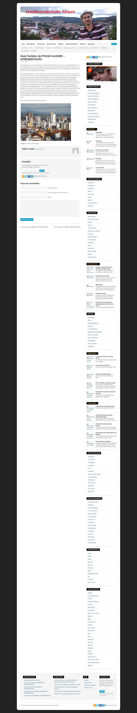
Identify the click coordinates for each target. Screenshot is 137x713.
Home (23, 44)
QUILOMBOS (91, 110)
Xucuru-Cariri (91, 582)
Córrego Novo (91, 622)
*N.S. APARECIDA (93, 508)
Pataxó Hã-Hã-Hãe (93, 573)
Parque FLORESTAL (93, 96)
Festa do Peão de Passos (103, 365)
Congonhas (91, 185)
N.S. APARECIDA (57, 48)
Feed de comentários (90, 685)
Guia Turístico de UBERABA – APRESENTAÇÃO (34, 227)
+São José (91, 534)
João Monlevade (92, 237)
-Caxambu (90, 465)
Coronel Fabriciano (93, 219)
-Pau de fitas (91, 488)
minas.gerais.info (54, 705)
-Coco (89, 468)
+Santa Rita (91, 522)
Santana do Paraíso (93, 601)
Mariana (90, 191)
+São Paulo (91, 537)
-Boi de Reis (91, 456)
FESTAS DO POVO (101, 293)
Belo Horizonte (92, 216)
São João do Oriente (93, 659)
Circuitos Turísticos (93, 113)
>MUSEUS (91, 122)
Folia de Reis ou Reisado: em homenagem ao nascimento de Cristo (104, 304)
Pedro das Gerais (59, 680)
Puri (89, 576)
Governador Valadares (94, 231)
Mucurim (90, 565)
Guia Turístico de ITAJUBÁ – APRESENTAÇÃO (67, 227)
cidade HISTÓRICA (93, 99)
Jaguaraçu (91, 639)
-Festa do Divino (92, 513)
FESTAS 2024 (41, 44)
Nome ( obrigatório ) (53, 188)
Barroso (90, 254)
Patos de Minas (92, 251)
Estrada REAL (91, 90)
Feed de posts (88, 682)
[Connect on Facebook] (29, 176)
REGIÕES (60, 44)
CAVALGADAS (92, 403)
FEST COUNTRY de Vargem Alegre (105, 383)
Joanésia (90, 642)
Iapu (89, 633)
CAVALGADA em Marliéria (103, 441)
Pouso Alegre (35, 143)
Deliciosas (91, 129)
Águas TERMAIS (92, 102)
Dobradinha (99, 132)
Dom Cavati (91, 627)
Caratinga (90, 234)
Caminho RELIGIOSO (94, 93)
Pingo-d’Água (91, 656)
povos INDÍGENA (92, 108)
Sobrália (90, 665)
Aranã (89, 553)
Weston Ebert (58, 684)
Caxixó (90, 559)
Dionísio (90, 625)
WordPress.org (88, 687)
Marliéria (90, 645)
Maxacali (90, 562)
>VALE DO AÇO (92, 228)
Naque (89, 651)
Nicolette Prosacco (59, 687)
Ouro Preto (91, 194)
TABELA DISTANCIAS (71, 44)
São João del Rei (92, 203)
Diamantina (91, 188)
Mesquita (90, 648)
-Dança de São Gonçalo (94, 474)
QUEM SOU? (91, 44)
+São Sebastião (92, 542)
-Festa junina (91, 480)
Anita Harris (57, 693)
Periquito (90, 654)
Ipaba (89, 636)
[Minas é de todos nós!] (68, 39)
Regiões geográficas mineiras (32, 680)
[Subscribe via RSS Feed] (23, 176)
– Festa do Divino (92, 477)
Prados (90, 197)
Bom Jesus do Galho (93, 613)
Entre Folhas (91, 630)
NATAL (31, 48)
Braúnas (90, 616)
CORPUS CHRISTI (83, 48)
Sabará (90, 200)
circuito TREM (91, 105)
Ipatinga (90, 222)
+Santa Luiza (91, 519)
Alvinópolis (91, 242)
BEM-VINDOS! (31, 44)
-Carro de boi (91, 459)
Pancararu (90, 568)
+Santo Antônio (92, 525)
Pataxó (90, 570)
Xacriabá (90, 579)
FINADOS (48, 48)
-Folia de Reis (91, 483)
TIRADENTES (104, 48)
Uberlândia (91, 248)
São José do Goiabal (93, 662)
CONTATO (83, 44)
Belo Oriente (91, 610)
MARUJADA (99, 284)
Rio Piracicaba (92, 239)
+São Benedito (92, 528)
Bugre (89, 619)
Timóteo (90, 225)
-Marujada (90, 485)
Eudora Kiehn (58, 691)
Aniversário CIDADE (93, 116)
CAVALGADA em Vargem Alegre (105, 406)
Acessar (86, 680)
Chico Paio (99, 141)
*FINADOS (91, 505)
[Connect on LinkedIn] (32, 176)
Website (50, 197)
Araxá (89, 245)
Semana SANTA (25, 51)
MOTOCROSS (92, 119)
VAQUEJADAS (92, 353)
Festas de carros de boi (102, 276)
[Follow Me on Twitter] (26, 176)
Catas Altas (91, 182)
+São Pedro (91, 540)
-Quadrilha (91, 491)
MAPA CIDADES (51, 44)
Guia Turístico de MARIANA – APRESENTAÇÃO (37, 695)
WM (26, 61)
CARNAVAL (34, 51)
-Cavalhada (91, 462)
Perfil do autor (39, 149)
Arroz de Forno (100, 167)
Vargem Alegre (92, 257)
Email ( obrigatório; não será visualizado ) (58, 192)
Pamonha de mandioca (102, 150)
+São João (91, 531)
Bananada (98, 158)
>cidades (28, 143)
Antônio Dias (91, 607)
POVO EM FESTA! (93, 264)
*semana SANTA (92, 511)
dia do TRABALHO (94, 48)
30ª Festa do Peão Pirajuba (103, 374)
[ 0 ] (23, 61)
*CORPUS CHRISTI (93, 502)
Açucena (90, 604)
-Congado (90, 471)
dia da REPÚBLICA (39, 48)
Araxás (90, 556)
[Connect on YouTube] (40, 176)
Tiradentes (91, 206)
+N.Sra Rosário (92, 516)
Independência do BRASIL (69, 48)
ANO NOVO (24, 48)
